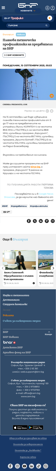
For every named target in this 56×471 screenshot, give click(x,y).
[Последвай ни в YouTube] (24, 466)
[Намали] (51, 111)
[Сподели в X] (35, 221)
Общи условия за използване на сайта (28, 438)
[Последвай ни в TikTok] (38, 466)
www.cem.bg (28, 396)
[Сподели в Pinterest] (47, 221)
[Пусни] (49, 18)
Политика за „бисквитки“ (28, 450)
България (8, 34)
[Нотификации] (47, 8)
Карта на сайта (28, 457)
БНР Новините (15, 55)
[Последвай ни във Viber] (45, 466)
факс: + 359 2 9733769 (28, 390)
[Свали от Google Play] (35, 427)
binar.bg (35, 166)
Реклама (8, 315)
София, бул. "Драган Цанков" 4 (28, 365)
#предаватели (19, 206)
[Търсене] (46, 25)
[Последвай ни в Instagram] (17, 466)
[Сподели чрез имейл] (53, 221)
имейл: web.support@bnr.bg (28, 372)
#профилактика (39, 206)
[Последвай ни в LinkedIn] (31, 466)
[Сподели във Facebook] (29, 221)
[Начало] (28, 5)
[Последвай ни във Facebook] (10, 466)
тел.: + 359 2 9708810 (28, 386)
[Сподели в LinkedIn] (41, 221)
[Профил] (52, 8)
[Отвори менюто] (3, 7)
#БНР (5, 206)
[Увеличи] (47, 111)
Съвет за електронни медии (22, 320)
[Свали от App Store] (20, 427)
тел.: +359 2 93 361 (28, 368)
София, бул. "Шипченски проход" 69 (28, 383)
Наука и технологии (16, 295)
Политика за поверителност (28, 444)
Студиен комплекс (15, 304)
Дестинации (11, 299)
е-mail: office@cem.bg (28, 393)
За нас (7, 309)
